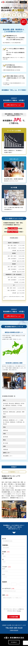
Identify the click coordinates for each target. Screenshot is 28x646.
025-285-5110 (16, 627)
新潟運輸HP (23, 2)
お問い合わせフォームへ (14, 105)
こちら (19, 611)
